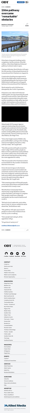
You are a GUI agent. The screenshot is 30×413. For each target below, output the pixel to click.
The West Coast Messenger (10, 294)
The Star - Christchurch (9, 304)
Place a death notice (9, 393)
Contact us (6, 264)
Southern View (7, 313)
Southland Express (8, 340)
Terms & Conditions (8, 381)
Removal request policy (9, 277)
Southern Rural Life (8, 336)
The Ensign (6, 338)
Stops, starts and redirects (10, 383)
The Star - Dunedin (8, 332)
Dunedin (7, 7)
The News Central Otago (9, 330)
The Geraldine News (8, 302)
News (3, 7)
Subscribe (21, 2)
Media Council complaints (10, 275)
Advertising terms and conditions (11, 397)
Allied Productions (8, 366)
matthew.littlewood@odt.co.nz (11, 226)
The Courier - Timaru (9, 319)
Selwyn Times (7, 315)
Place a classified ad (8, 395)
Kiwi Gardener (7, 347)
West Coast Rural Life (9, 296)
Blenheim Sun (7, 285)
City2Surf (6, 358)
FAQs (5, 385)
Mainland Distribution (9, 372)
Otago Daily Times (8, 283)
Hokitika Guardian (8, 292)
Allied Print (6, 370)
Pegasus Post (7, 309)
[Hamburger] (26, 2)
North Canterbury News (9, 298)
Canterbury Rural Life (9, 300)
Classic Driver (7, 349)
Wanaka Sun (7, 323)
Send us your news (8, 266)
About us (6, 268)
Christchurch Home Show (10, 360)
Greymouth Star (7, 290)
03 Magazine (7, 351)
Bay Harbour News (8, 306)
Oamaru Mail (7, 321)
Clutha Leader (7, 334)
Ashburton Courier (8, 317)
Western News (7, 311)
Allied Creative (7, 368)
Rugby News (7, 353)
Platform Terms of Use (9, 272)
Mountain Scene (8, 327)
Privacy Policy (7, 270)
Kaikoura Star (7, 287)
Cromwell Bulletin (8, 325)
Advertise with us (8, 390)
